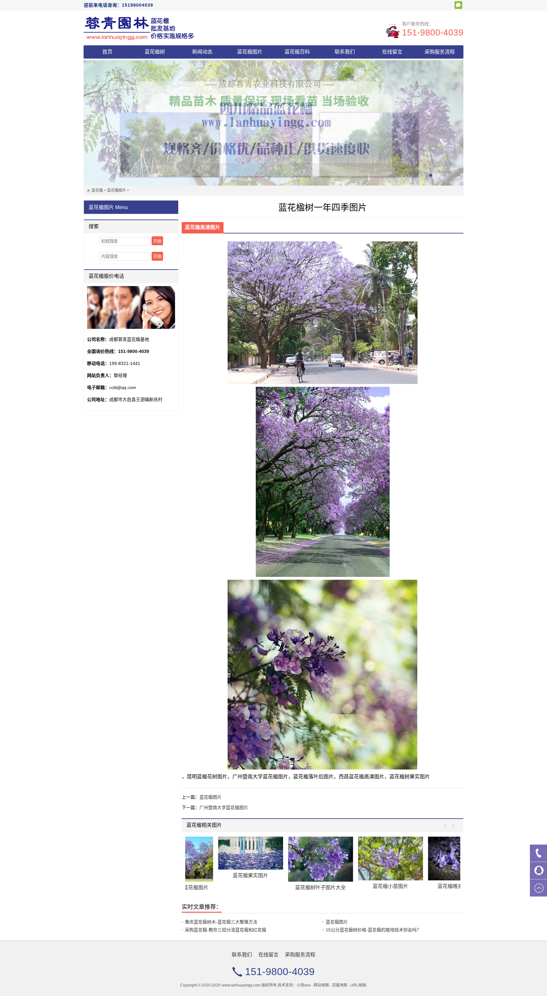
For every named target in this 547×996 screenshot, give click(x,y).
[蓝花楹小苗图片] (287, 858)
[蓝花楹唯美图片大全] (357, 858)
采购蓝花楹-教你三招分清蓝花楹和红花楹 (225, 929)
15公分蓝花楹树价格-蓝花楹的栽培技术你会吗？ (373, 929)
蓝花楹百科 (297, 51)
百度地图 (339, 985)
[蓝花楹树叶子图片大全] (217, 859)
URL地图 (358, 985)
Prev (446, 826)
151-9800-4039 (432, 32)
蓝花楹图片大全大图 (427, 888)
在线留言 (392, 51)
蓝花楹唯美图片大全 (357, 886)
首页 (107, 51)
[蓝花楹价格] (139, 28)
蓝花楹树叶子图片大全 (217, 887)
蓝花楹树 (155, 51)
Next (451, 826)
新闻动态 (202, 51)
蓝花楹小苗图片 (287, 886)
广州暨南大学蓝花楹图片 (223, 807)
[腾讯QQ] (538, 870)
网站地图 (321, 985)
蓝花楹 (97, 190)
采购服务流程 (439, 51)
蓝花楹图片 (249, 51)
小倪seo (304, 985)
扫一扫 (458, 5)
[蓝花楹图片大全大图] (427, 860)
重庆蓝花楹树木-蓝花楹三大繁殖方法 (221, 921)
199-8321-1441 (124, 363)
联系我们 (345, 51)
